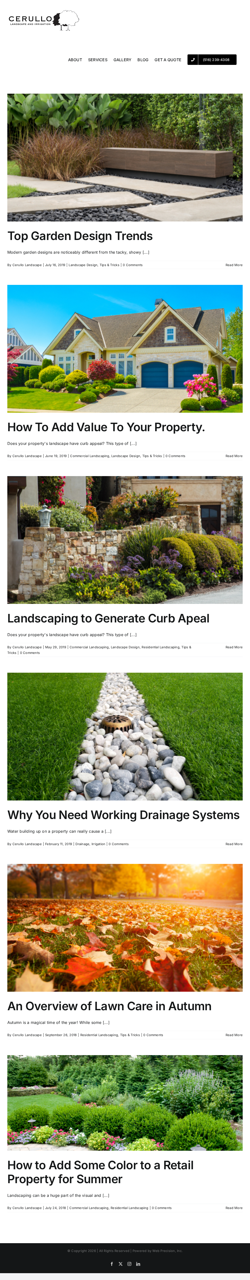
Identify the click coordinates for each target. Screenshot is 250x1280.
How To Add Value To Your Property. (106, 427)
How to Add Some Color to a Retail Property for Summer (100, 1172)
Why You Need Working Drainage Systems (123, 815)
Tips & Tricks (109, 265)
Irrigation (98, 844)
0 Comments (133, 265)
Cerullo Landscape (27, 265)
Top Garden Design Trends (80, 236)
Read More (234, 265)
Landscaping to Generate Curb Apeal (108, 618)
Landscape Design (83, 265)
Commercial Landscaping (89, 456)
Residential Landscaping (160, 647)
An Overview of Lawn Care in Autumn (109, 1006)
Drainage (82, 844)
